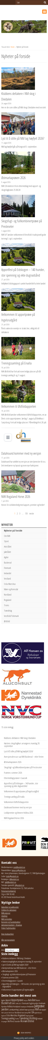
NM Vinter (11, 1013)
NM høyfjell (42, 1010)
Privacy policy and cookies (24, 1038)
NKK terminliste (6, 919)
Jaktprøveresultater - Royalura (11, 925)
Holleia (10, 1006)
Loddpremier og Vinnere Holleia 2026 (18, 812)
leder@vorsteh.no (12, 876)
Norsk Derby (24, 1013)
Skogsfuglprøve (29, 1016)
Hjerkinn (4, 1006)
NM (37, 1009)
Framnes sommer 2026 (13, 772)
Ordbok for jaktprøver (8, 910)
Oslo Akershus (12, 1015)
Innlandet (7, 573)
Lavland (21, 1009)
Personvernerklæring (8, 891)
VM (9, 1021)
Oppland (3, 1016)
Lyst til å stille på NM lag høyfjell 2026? (18, 751)
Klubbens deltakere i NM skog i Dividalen (20, 738)
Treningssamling (8, 1018)
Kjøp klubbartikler (7, 934)
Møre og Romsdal (11, 589)
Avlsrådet (7, 546)
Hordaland (16, 1006)
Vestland (7, 578)
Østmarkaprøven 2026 (12, 762)
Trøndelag (8, 610)
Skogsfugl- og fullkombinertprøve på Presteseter (23, 767)
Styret (6, 541)
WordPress (26, 1033)
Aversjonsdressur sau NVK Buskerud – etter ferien (23, 756)
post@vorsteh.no (19, 867)
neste (31, 513)
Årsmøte (24, 1021)
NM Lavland (4, 1013)
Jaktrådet (7, 551)
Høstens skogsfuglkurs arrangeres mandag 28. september (22, 745)
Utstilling (4, 916)
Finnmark (7, 567)
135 (26, 513)
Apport (8, 1000)
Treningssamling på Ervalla (14, 796)
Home (13, 47)
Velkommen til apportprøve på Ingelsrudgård (21, 791)
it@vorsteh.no (14, 879)
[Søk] (45, 2)
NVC (29, 1012)
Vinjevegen (4, 1021)
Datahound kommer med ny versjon (18, 807)
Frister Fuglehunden (8, 928)
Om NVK (7, 535)
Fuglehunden (33, 1003)
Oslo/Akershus (10, 584)
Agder (6, 557)
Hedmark (42, 1003)
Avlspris (26, 1000)
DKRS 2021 (18, 1003)
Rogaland (7, 600)
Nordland (7, 594)
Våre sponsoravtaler (8, 939)
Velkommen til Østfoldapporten (16, 802)
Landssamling (13, 1009)
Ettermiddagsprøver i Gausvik (15, 778)
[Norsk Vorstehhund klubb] (24, 27)
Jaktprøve (39, 1006)
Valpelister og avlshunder (10, 907)
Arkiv (3, 949)
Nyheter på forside (13, 530)
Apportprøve (17, 1000)
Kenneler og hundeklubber (10, 922)
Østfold (7, 621)
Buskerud (7, 562)
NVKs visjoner (5, 913)
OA (32, 1012)
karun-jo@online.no (19, 870)
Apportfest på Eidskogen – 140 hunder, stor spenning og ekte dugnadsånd (21, 785)
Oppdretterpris (38, 1013)
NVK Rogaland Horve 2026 (14, 818)
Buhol (38, 1000)
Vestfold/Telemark (11, 616)
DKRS (13, 1003)
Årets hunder (15, 1021)
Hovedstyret (24, 1007)
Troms (6, 605)
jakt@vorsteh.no (10, 882)
